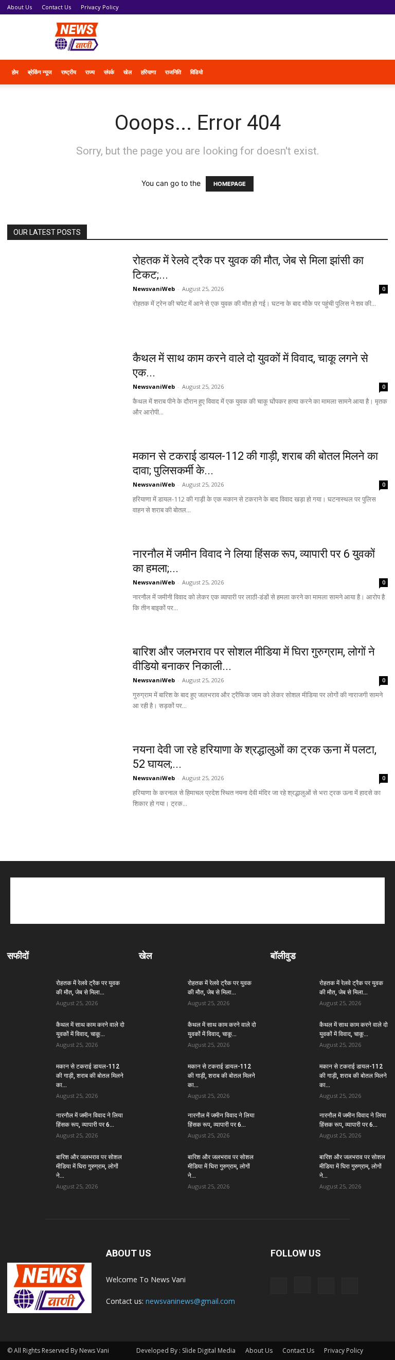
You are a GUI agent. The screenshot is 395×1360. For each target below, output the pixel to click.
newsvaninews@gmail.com (190, 1301)
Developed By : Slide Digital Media (186, 1350)
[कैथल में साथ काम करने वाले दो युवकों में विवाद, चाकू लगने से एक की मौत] (63, 389)
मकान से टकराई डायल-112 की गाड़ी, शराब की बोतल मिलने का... (89, 1076)
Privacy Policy (100, 7)
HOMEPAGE (229, 183)
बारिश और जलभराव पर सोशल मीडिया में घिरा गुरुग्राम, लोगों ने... (89, 1166)
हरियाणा (148, 72)
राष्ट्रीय (68, 72)
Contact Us (56, 7)
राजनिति (173, 72)
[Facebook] (279, 1286)
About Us (19, 7)
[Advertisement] (267, 37)
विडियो (196, 72)
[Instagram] (302, 1285)
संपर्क (109, 72)
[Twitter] (326, 1286)
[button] (375, 72)
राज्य (90, 72)
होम (15, 72)
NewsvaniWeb (154, 288)
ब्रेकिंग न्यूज (40, 72)
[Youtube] (350, 1286)
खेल (127, 72)
